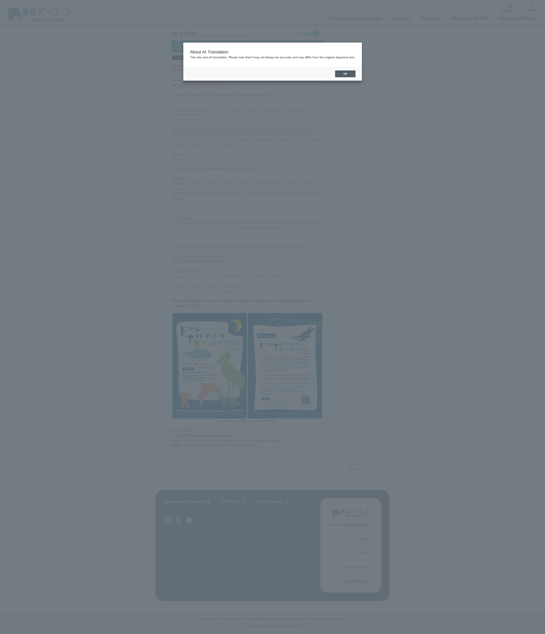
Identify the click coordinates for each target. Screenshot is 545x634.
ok (345, 73)
